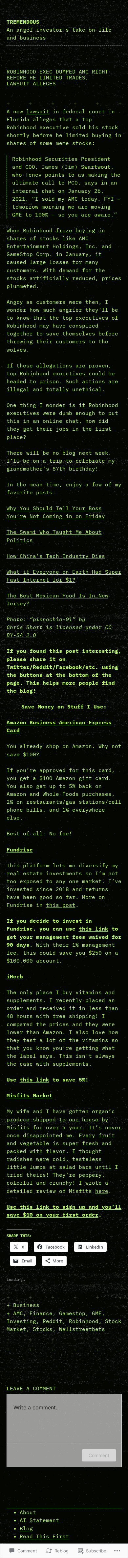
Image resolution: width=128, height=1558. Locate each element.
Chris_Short (25, 627)
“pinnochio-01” (52, 619)
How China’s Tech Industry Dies (56, 556)
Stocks (43, 1329)
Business (26, 1305)
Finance (41, 1313)
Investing (21, 1321)
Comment (99, 1455)
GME (97, 1313)
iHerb (15, 976)
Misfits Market (30, 1095)
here (101, 1191)
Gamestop (72, 1313)
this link (93, 928)
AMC (18, 1313)
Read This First (44, 1536)
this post (60, 905)
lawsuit (37, 111)
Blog (26, 1528)
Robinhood (83, 1321)
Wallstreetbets (82, 1329)
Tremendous (23, 21)
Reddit (52, 1321)
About (28, 1512)
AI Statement (39, 1520)
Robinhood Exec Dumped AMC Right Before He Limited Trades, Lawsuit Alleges (57, 77)
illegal (18, 389)
